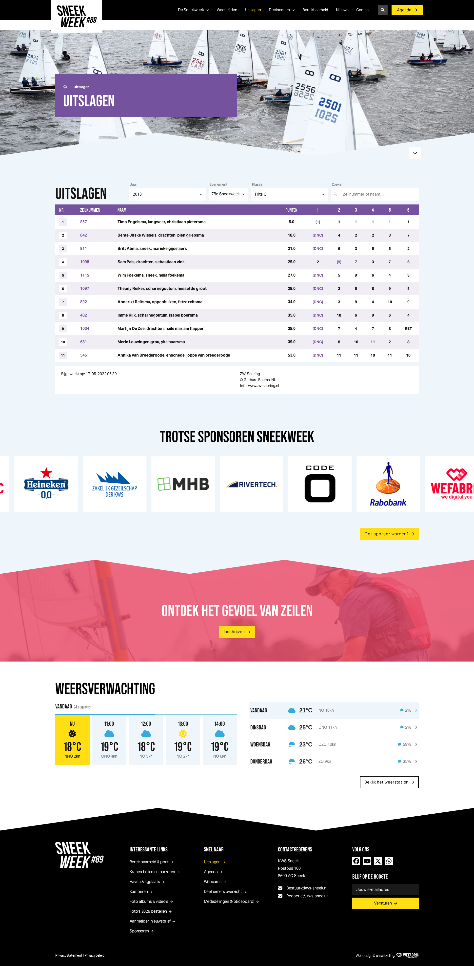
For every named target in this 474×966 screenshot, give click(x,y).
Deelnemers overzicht (223, 891)
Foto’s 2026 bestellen (148, 911)
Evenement (218, 184)
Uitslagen (253, 9)
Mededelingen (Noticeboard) (229, 901)
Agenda (404, 10)
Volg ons (360, 849)
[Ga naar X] (378, 861)
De (191, 9)
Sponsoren (139, 931)
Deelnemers (279, 9)
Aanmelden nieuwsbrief (150, 921)
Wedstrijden (227, 9)
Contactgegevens (295, 849)
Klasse (257, 184)
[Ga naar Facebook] (356, 861)
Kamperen (139, 891)
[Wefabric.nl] (407, 955)
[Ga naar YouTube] (367, 861)
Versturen (383, 903)
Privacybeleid (94, 955)
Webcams (212, 881)
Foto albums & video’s (149, 901)
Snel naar (214, 849)
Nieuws (342, 9)
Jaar (133, 184)
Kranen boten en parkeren (152, 871)
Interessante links (149, 849)
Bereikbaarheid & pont (149, 862)
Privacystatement (68, 955)
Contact (363, 9)
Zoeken (337, 184)
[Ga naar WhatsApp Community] (389, 861)
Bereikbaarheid (315, 9)
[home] (76, 16)
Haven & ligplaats (145, 881)
